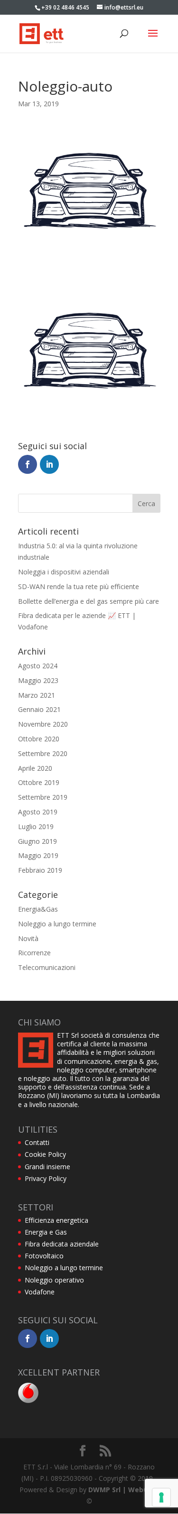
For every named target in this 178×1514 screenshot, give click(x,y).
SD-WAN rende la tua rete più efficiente (78, 586)
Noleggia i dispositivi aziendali (63, 571)
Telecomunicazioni (46, 967)
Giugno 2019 (37, 841)
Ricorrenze (34, 952)
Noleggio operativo (54, 1279)
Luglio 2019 (36, 826)
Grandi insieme (47, 1166)
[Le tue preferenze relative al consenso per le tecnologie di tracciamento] (161, 1497)
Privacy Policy (45, 1178)
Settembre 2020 (42, 753)
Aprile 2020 (35, 768)
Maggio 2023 (38, 680)
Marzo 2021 (36, 695)
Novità (28, 938)
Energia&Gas (38, 909)
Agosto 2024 (37, 665)
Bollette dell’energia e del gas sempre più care (88, 601)
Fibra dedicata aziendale (62, 1243)
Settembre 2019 (42, 797)
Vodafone (40, 1291)
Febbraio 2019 (40, 870)
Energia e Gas (46, 1232)
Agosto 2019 (37, 811)
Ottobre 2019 (38, 782)
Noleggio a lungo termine (57, 923)
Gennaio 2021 (39, 709)
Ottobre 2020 (38, 738)
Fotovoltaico (44, 1255)
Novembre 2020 (43, 724)
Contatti (37, 1142)
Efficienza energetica (56, 1220)
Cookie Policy (45, 1154)
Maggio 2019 (38, 855)
